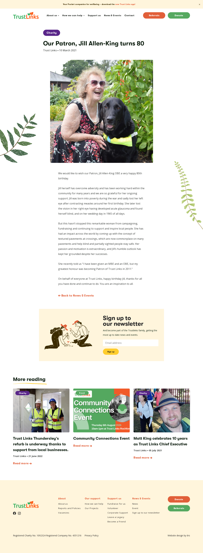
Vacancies (63, 512)
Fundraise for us (117, 503)
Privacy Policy (91, 535)
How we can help (94, 503)
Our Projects (91, 508)
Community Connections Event (101, 438)
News (135, 503)
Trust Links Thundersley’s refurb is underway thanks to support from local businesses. (40, 444)
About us (63, 503)
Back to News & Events (77, 295)
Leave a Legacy (116, 517)
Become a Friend (117, 521)
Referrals (154, 15)
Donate (179, 15)
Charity (52, 32)
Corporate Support (118, 512)
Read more (21, 463)
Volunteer (113, 508)
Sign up (111, 352)
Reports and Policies (69, 508)
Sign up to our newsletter (146, 512)
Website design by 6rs (179, 535)
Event (82, 393)
